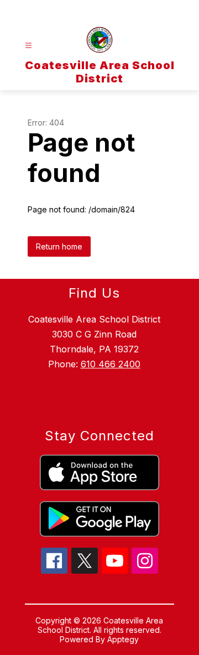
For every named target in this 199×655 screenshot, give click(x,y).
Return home (59, 246)
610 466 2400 (110, 364)
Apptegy (123, 639)
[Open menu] (28, 45)
